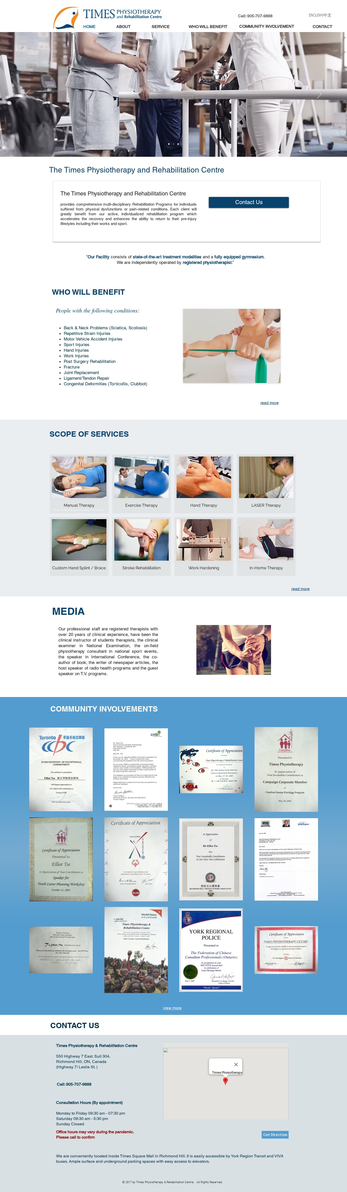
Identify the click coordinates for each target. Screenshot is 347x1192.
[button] (79, 484)
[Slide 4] (178, 144)
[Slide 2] (169, 144)
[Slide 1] (173, 144)
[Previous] (27, 94)
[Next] (319, 94)
